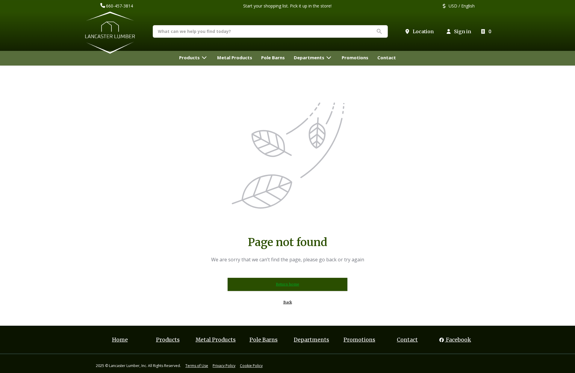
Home (120, 339)
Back (287, 302)
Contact (407, 339)
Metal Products (216, 339)
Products (168, 339)
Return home (287, 284)
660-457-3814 (119, 6)
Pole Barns (263, 339)
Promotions (359, 339)
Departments (311, 339)
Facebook (458, 339)
